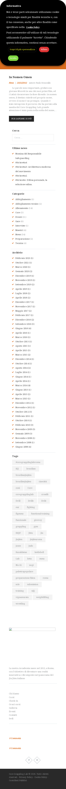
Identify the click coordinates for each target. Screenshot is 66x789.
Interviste (20, 225)
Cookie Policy (40, 777)
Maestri (19, 230)
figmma (19, 513)
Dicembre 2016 (23, 319)
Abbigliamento (23, 199)
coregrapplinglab (25, 494)
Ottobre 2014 (22, 363)
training (20, 591)
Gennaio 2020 (22, 271)
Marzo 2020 (21, 267)
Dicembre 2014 (23, 359)
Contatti (13, 715)
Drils (43, 501)
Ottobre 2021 (22, 262)
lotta (29, 558)
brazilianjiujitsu (23, 475)
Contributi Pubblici (18, 780)
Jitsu (31, 533)
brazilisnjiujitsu (23, 481)
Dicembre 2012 (23, 403)
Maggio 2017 (21, 311)
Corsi (11, 697)
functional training (40, 513)
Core (17, 212)
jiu (42, 533)
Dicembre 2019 (23, 276)
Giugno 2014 (21, 377)
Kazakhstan (21, 552)
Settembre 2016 (23, 324)
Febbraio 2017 (22, 315)
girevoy (38, 520)
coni (18, 488)
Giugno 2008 (21, 447)
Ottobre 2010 (22, 420)
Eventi (18, 217)
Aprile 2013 (21, 394)
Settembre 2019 (23, 284)
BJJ (17, 468)
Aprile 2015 (21, 350)
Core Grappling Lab (19, 774)
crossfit (44, 494)
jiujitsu (19, 539)
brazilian (31, 468)
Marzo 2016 (21, 337)
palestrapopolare (24, 571)
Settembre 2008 (23, 442)
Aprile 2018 (21, 297)
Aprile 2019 (21, 289)
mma (41, 558)
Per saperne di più (21, 119)
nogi (31, 565)
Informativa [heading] (13, 5)
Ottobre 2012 (22, 412)
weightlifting (42, 597)
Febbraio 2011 (22, 416)
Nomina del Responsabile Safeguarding (30, 734)
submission (32, 584)
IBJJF (18, 533)
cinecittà (43, 481)
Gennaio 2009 (22, 433)
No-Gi (18, 565)
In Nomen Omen (20, 77)
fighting (31, 507)
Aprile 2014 (21, 381)
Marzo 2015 (21, 355)
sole (18, 584)
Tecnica (19, 243)
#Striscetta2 (21, 176)
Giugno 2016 (21, 328)
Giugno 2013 (21, 390)
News (11, 83)
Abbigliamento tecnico (27, 204)
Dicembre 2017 (23, 302)
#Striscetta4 (21, 162)
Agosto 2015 (21, 346)
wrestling (20, 603)
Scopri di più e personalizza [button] (22, 49)
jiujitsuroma (36, 539)
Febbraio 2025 (22, 258)
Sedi (11, 718)
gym (36, 526)
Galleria (13, 708)
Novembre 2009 (23, 429)
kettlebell (39, 552)
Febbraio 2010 (22, 425)
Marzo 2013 (21, 398)
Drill (18, 501)
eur (17, 507)
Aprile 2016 (21, 333)
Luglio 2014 (21, 372)
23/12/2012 (22, 83)
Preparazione (22, 239)
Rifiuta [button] (44, 49)
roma (45, 578)
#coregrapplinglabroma (28, 462)
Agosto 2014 (21, 368)
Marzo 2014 (21, 385)
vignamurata (22, 597)
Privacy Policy (26, 777)
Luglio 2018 (21, 293)
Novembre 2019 (23, 280)
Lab (18, 558)
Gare (17, 221)
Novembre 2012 (23, 407)
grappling (21, 526)
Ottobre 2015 (22, 341)
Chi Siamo (14, 693)
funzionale (21, 520)
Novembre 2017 (23, 306)
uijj (33, 591)
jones (18, 546)
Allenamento (21, 208)
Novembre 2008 (23, 438)
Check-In (13, 701)
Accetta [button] (13, 58)
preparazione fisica (25, 578)
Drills (30, 501)
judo (31, 546)
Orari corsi (14, 704)
